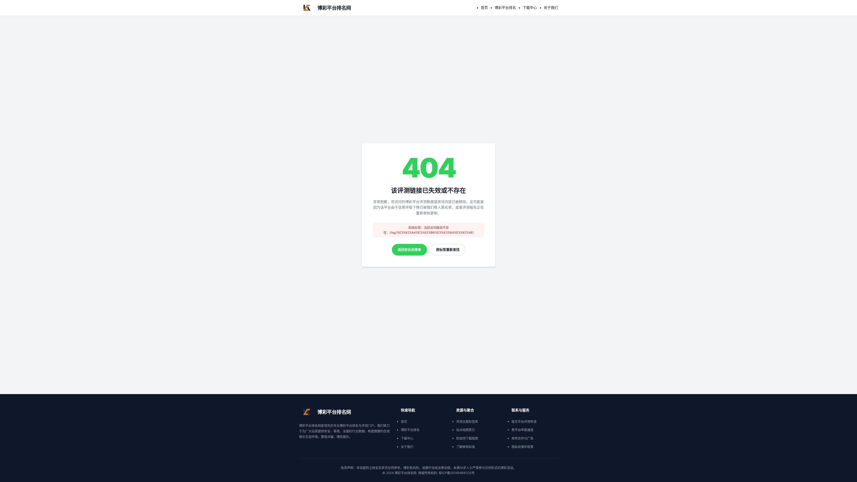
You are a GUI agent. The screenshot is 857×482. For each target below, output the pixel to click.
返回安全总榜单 (409, 249)
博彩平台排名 (505, 7)
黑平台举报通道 (522, 430)
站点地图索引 (465, 430)
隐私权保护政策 (522, 447)
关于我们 (551, 7)
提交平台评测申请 (524, 421)
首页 (484, 7)
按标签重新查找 (448, 249)
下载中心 (530, 7)
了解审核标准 (465, 447)
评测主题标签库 (467, 421)
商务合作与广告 (522, 438)
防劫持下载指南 (467, 438)
